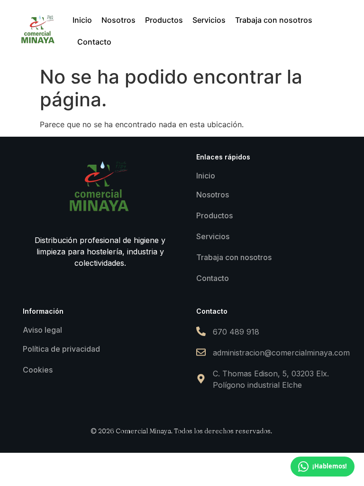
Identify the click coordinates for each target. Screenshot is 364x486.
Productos (214, 215)
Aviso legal (42, 330)
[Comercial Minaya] (38, 29)
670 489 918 (236, 331)
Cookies (38, 369)
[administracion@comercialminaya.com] (201, 352)
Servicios (212, 236)
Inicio (205, 175)
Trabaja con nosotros (234, 257)
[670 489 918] (201, 332)
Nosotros (212, 194)
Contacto (212, 278)
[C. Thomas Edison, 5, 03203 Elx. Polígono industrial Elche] (201, 379)
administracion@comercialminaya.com (281, 352)
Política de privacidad (61, 349)
